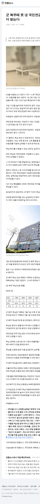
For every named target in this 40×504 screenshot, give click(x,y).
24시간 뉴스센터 (22, 486)
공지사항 (33, 486)
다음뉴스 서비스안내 (8, 486)
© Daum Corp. (7, 496)
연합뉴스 (9, 3)
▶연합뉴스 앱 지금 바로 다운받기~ (20, 437)
